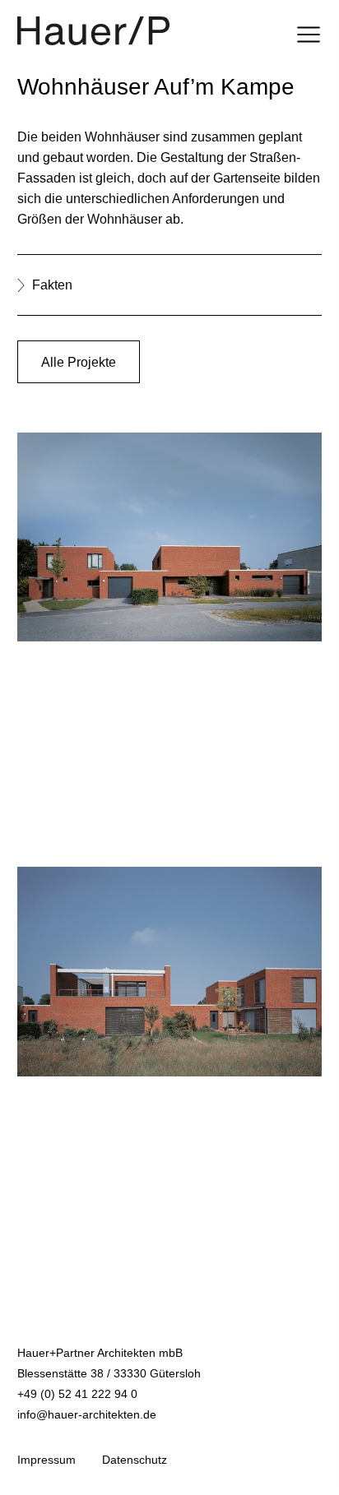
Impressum (46, 1459)
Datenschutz (134, 1459)
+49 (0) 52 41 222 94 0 (77, 1393)
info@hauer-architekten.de (86, 1414)
